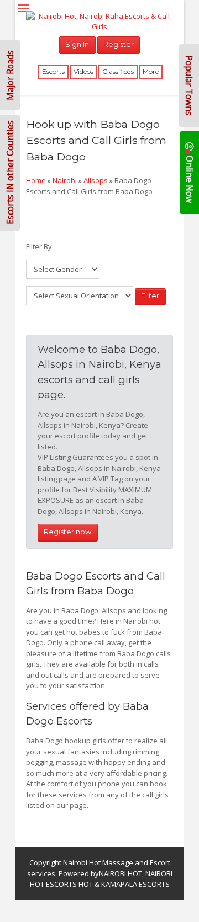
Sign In (77, 44)
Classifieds (118, 71)
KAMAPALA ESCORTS (135, 884)
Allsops (95, 180)
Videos (83, 71)
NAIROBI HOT (120, 873)
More (151, 71)
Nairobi (65, 180)
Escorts (53, 71)
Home (36, 180)
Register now (67, 531)
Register (118, 44)
